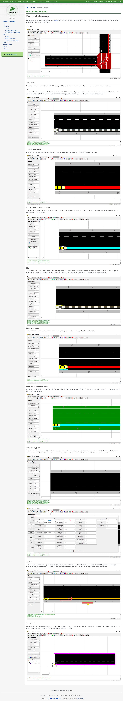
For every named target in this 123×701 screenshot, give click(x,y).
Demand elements (9, 21)
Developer (41, 1)
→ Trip (7, 28)
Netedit (32, 8)
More (106, 1)
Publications (33, 1)
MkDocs (79, 698)
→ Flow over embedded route (10, 41)
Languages (116, 1)
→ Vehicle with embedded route (11, 33)
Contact (55, 1)
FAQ (19, 1)
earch (90, 1)
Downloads (25, 1)
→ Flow (7, 36)
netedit (55, 20)
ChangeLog (48, 1)
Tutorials (14, 1)
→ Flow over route (10, 38)
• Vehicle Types (7, 44)
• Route (5, 24)
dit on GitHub (99, 1)
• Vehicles (6, 26)
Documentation (6, 1)
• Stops (5, 46)
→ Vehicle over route (11, 30)
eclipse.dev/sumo (11, 54)
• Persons (6, 49)
